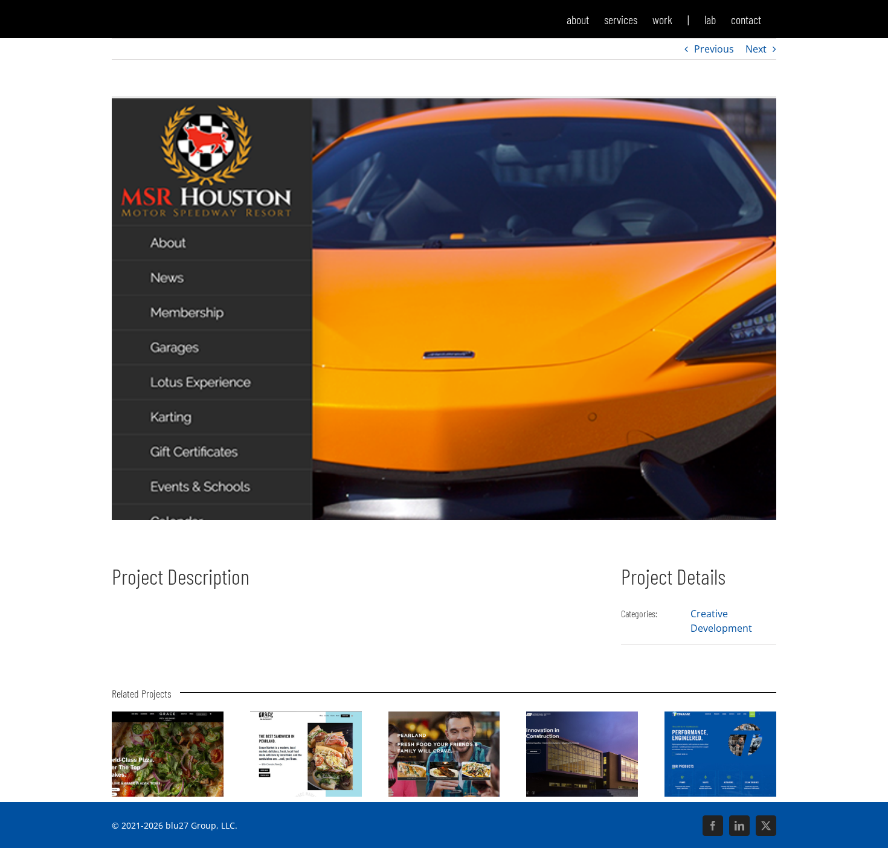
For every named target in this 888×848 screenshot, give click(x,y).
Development (721, 628)
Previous (714, 49)
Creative (709, 613)
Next (756, 49)
